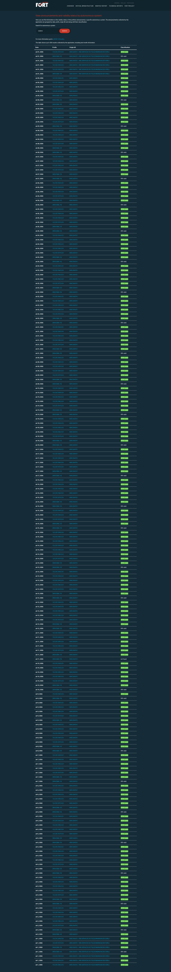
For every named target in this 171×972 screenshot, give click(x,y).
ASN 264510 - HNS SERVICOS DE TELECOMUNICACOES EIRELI (89, 52)
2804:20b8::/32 (57, 56)
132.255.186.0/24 (58, 248)
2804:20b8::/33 (57, 74)
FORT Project (129, 6)
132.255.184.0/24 (58, 65)
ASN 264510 (73, 78)
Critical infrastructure (85, 6)
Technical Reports (116, 6)
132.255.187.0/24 (58, 52)
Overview (70, 6)
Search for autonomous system (45, 25)
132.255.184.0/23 (58, 61)
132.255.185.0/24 (58, 69)
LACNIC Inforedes (58, 39)
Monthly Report (101, 6)
